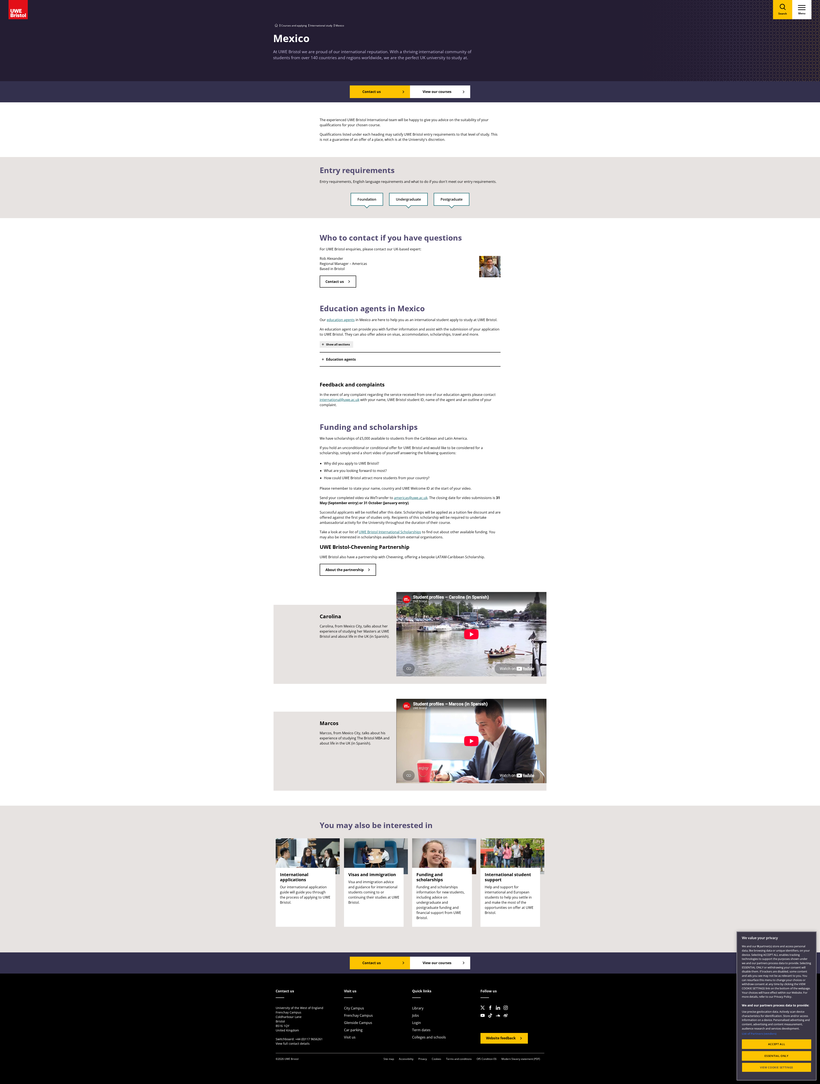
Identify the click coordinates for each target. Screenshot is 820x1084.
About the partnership (344, 569)
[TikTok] (491, 1018)
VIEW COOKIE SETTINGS (776, 1067)
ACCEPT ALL (776, 1044)
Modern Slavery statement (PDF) (520, 1059)
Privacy (422, 1059)
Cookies (436, 1059)
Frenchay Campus (358, 1015)
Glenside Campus (358, 1022)
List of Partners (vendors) (759, 1034)
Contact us (334, 281)
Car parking (353, 1030)
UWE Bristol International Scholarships (390, 532)
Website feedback (501, 1038)
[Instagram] (507, 1011)
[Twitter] (483, 1011)
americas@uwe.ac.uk (411, 497)
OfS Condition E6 (486, 1059)
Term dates (421, 1030)
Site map (389, 1059)
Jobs (415, 1015)
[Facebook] (491, 1011)
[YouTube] (483, 1018)
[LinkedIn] (499, 1011)
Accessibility (406, 1059)
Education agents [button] (341, 359)
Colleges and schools (429, 1037)
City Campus (354, 1008)
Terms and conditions (459, 1059)
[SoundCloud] (499, 1018)
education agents (341, 319)
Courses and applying (294, 25)
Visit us (350, 1037)
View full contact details (293, 1043)
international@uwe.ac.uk (339, 399)
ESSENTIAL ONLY (776, 1056)
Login (416, 1022)
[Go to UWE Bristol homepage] (276, 25)
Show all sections (338, 344)
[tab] (366, 201)
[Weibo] (507, 1018)
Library (417, 1008)
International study (321, 25)
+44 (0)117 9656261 (309, 1039)
